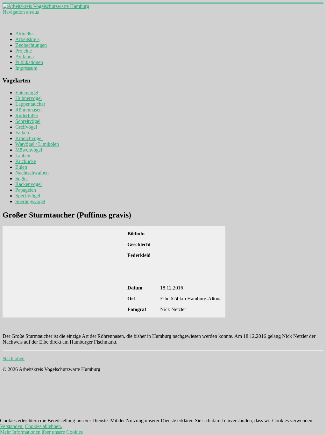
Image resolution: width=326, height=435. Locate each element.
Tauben (22, 155)
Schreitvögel (27, 121)
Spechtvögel (27, 195)
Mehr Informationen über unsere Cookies (41, 432)
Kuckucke (25, 161)
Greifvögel (26, 127)
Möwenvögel (28, 150)
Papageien (25, 190)
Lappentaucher (30, 104)
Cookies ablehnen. (43, 426)
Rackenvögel (28, 184)
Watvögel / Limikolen (37, 144)
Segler (21, 178)
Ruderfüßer (26, 115)
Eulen (21, 167)
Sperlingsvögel (30, 201)
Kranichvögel (29, 138)
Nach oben (14, 358)
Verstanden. (12, 426)
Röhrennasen (28, 109)
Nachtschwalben (32, 172)
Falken (22, 132)
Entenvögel (26, 92)
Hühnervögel (28, 98)
